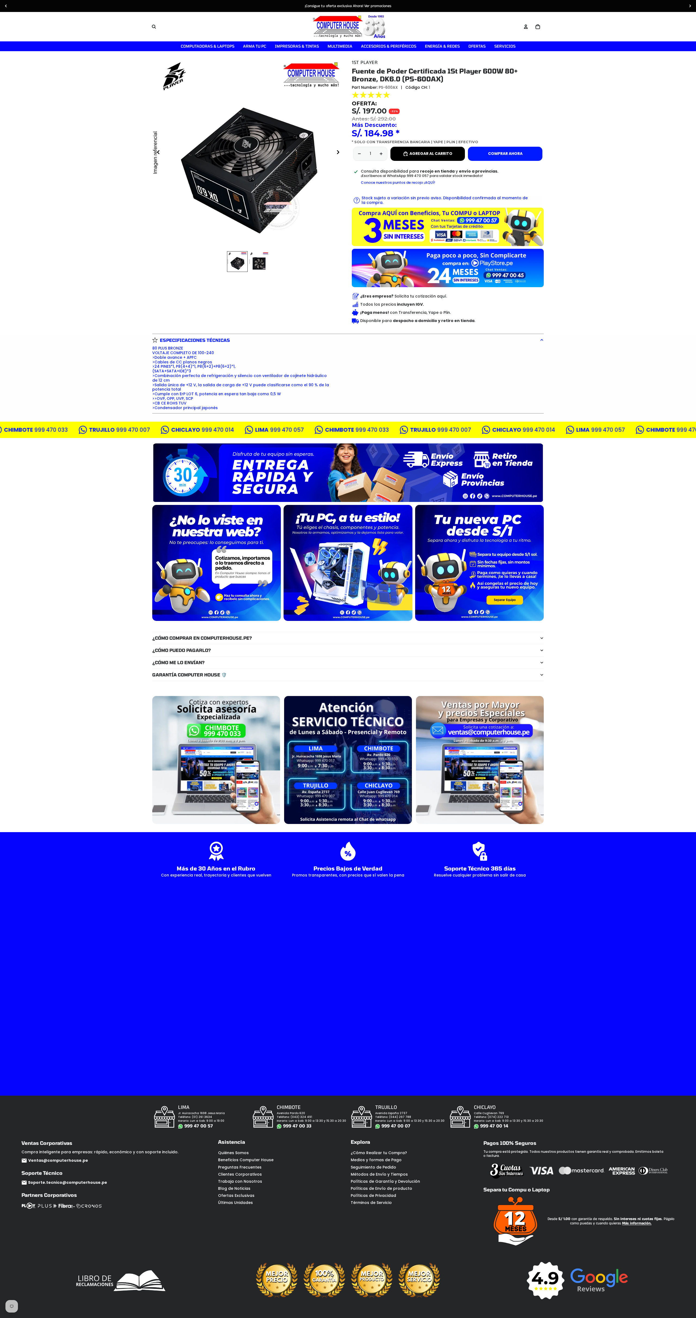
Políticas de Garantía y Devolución (385, 1181)
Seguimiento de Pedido (373, 1167)
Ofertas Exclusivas (236, 1195)
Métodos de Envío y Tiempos (379, 1174)
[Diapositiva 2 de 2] (259, 261)
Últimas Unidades (235, 1202)
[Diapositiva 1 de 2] (237, 261)
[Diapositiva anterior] (6, 6)
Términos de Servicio (371, 1202)
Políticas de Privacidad (373, 1195)
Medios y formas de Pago (376, 1160)
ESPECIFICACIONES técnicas (195, 340)
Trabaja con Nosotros (240, 1181)
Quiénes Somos (233, 1152)
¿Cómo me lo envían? (178, 662)
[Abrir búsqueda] (154, 27)
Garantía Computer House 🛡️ (189, 674)
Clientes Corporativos (240, 1174)
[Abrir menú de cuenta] (526, 27)
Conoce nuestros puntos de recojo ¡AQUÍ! (398, 182)
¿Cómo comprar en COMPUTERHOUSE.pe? (202, 637)
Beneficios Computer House (246, 1160)
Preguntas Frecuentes (240, 1167)
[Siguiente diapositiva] (690, 6)
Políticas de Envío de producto (381, 1188)
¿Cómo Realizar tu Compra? (379, 1152)
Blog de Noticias (234, 1188)
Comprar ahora (505, 153)
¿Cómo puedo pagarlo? (181, 650)
